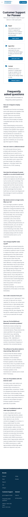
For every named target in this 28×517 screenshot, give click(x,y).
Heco (3, 479)
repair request (15, 38)
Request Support (15, 80)
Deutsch (24, 2)
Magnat (4, 476)
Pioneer (17, 479)
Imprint (17, 495)
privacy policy (18, 498)
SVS (3, 485)
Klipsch (4, 482)
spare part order (16, 58)
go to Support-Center (7, 495)
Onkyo (16, 476)
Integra (4, 487)
